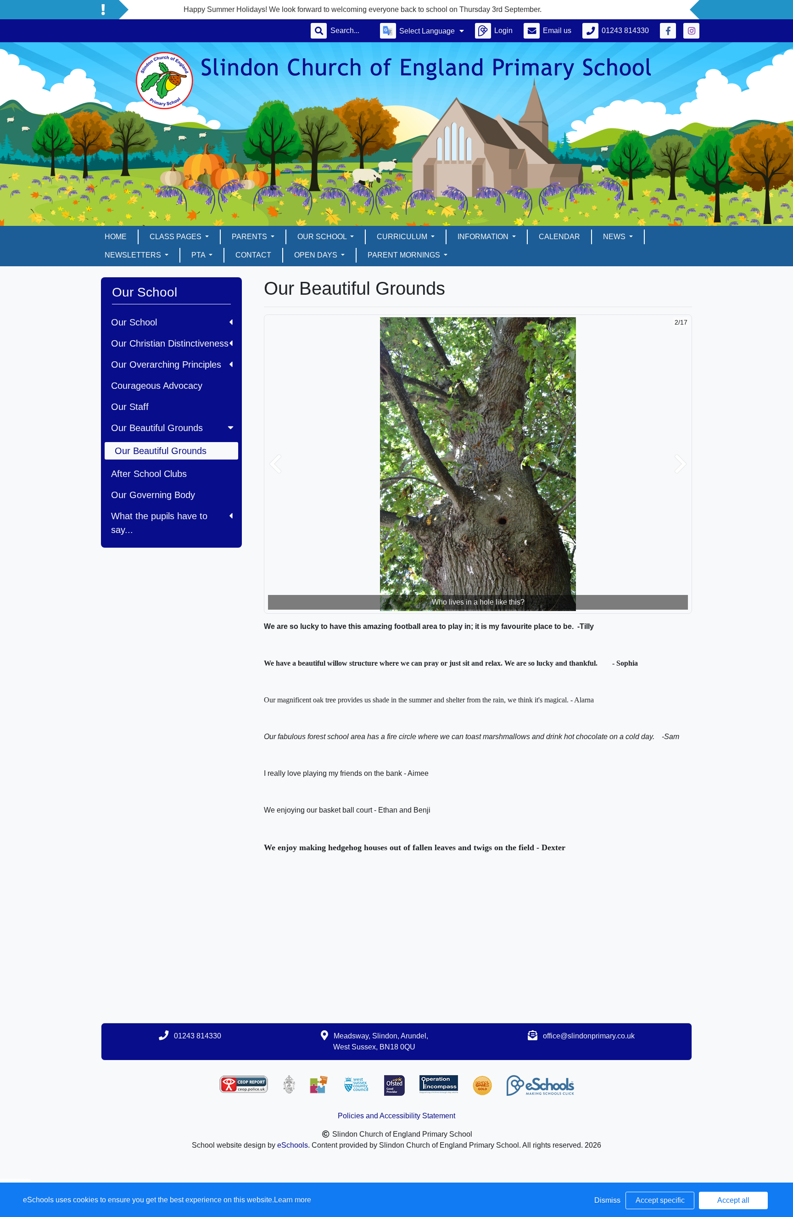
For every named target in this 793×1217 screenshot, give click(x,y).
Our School (134, 322)
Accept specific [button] (660, 1200)
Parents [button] (250, 237)
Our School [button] (322, 237)
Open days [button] (316, 255)
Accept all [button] (733, 1200)
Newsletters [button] (134, 255)
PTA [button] (199, 255)
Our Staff (130, 407)
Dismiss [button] (607, 1200)
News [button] (615, 237)
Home (116, 237)
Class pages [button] (176, 237)
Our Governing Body (153, 495)
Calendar (559, 237)
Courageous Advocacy (156, 386)
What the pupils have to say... (159, 523)
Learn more (292, 1200)
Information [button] (484, 237)
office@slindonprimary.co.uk (589, 1036)
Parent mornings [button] (405, 255)
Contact (253, 255)
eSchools (292, 1145)
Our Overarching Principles (166, 364)
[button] (275, 464)
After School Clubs (149, 474)
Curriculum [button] (403, 237)
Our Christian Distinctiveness (170, 343)
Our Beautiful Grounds (157, 428)
